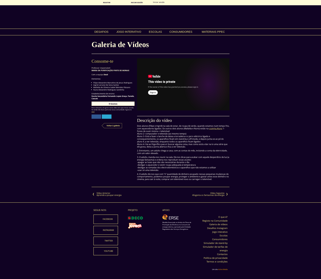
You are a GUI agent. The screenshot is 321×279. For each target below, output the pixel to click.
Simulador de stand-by (216, 243)
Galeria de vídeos (218, 224)
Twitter (109, 240)
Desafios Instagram (217, 228)
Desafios (101, 31)
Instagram (108, 230)
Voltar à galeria (113, 125)
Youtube (108, 251)
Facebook (108, 219)
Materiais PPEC (213, 31)
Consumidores (180, 31)
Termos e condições (217, 261)
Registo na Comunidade (215, 220)
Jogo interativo (128, 31)
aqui (93, 112)
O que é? (223, 216)
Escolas (155, 31)
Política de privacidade (216, 257)
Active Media (223, 269)
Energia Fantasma (160, 17)
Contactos (222, 254)
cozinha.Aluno (215, 128)
